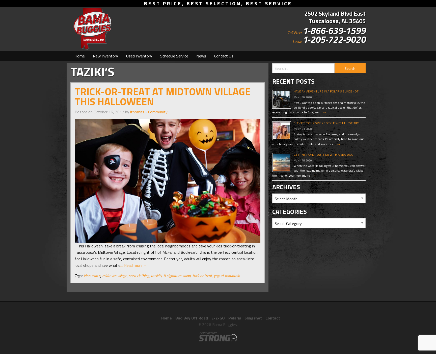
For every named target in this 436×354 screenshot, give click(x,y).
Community (158, 112)
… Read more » (133, 265)
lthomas (137, 112)
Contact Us (223, 56)
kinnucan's (92, 276)
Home (79, 56)
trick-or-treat (202, 276)
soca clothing (139, 276)
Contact (272, 318)
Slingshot (253, 318)
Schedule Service (174, 56)
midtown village (114, 276)
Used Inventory (139, 56)
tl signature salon (177, 276)
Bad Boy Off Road (191, 318)
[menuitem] (79, 56)
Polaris (234, 318)
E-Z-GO (218, 318)
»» (324, 112)
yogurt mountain (227, 276)
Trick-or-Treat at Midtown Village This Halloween (163, 96)
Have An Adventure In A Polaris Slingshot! (326, 91)
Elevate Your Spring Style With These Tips (327, 123)
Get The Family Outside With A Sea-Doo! (324, 154)
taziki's (156, 276)
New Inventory (105, 56)
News (201, 56)
